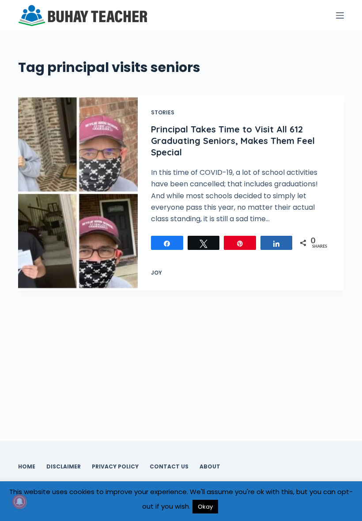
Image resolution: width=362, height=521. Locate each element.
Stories (162, 112)
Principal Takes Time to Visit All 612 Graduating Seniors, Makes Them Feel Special (233, 141)
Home (26, 466)
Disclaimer (63, 466)
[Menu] (340, 15)
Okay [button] (205, 506)
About (210, 466)
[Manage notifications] (19, 502)
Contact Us (169, 466)
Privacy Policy (115, 466)
